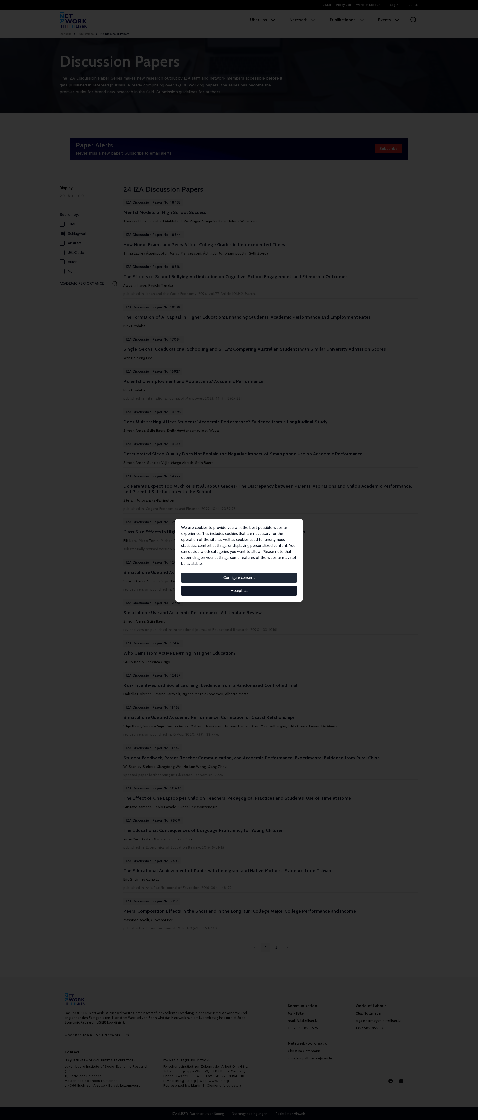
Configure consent (239, 577)
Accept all (239, 590)
